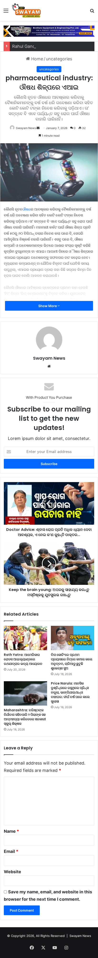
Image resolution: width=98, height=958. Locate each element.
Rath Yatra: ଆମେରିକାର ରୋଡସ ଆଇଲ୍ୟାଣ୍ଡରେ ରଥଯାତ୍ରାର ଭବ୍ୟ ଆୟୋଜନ (23, 659)
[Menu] (6, 12)
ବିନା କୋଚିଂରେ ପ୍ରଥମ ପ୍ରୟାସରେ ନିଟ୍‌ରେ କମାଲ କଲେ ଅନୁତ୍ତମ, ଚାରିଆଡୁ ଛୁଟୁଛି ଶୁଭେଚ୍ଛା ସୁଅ (71, 661)
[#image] (49, 30)
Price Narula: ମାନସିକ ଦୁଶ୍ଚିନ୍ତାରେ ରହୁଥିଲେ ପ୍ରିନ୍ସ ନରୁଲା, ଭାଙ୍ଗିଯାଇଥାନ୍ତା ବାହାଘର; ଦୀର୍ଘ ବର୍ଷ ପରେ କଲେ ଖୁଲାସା (70, 692)
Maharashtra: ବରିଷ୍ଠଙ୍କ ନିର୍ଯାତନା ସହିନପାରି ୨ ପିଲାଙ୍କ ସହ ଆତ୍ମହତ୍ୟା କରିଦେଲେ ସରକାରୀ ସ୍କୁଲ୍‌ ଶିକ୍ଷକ (25, 717)
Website (12, 871)
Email (11, 851)
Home (36, 58)
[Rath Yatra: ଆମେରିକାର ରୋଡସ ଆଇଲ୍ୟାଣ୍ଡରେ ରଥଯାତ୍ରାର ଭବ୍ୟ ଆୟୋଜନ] (25, 638)
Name (11, 831)
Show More (48, 306)
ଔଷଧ (26, 209)
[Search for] (92, 12)
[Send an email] (38, 128)
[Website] (49, 366)
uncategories (59, 58)
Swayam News (26, 128)
